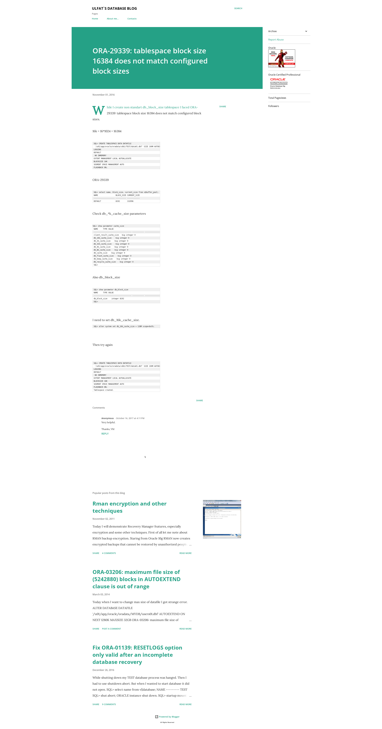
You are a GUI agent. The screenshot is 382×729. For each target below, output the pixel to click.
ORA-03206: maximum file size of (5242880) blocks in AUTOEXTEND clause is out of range (137, 579)
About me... (113, 18)
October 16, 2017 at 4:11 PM (130, 418)
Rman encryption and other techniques (130, 507)
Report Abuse (276, 39)
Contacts (132, 18)
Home (95, 18)
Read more (186, 553)
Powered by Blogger (169, 716)
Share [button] (222, 106)
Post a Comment (111, 628)
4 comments (109, 553)
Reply (104, 433)
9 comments (109, 704)
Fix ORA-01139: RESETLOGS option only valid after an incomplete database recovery (137, 655)
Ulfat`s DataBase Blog (114, 8)
